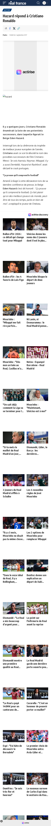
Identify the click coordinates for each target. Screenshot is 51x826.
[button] (5, 3)
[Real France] (19, 3)
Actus (7, 10)
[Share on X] (14, 28)
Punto (5, 35)
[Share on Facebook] (10, 28)
